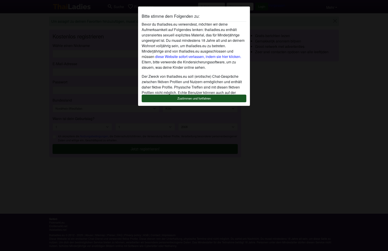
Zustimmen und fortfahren (194, 98)
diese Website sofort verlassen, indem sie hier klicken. (198, 56)
